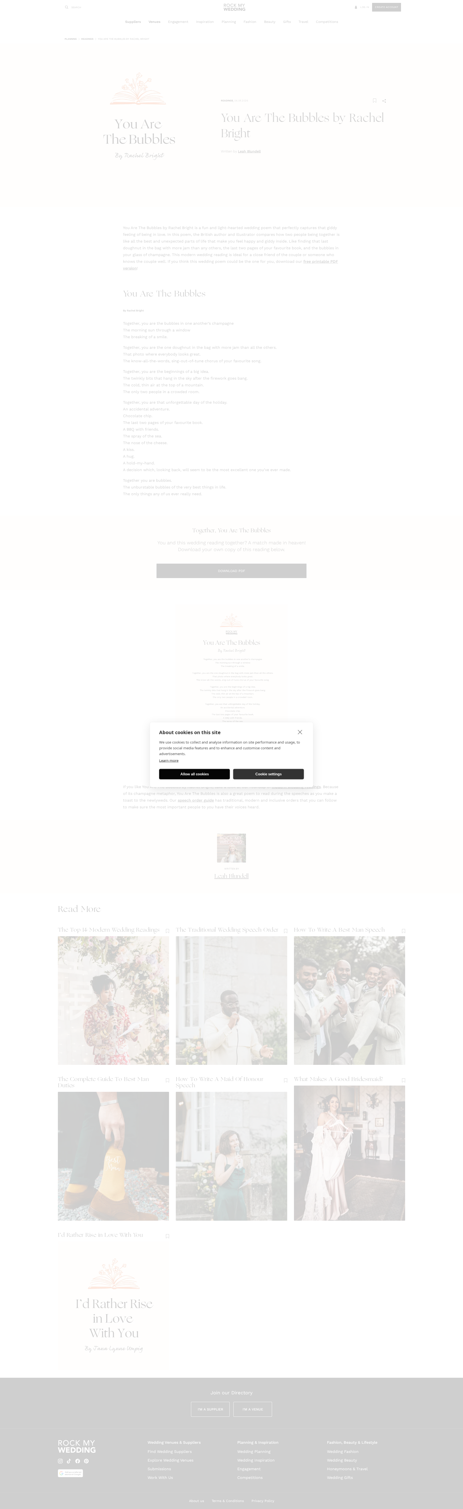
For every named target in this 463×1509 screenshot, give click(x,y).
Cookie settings (268, 774)
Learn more (168, 760)
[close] (300, 732)
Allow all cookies (194, 774)
